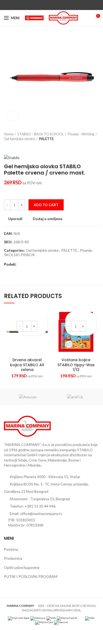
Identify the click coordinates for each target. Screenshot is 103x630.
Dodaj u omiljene (47, 219)
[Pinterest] (52, 5)
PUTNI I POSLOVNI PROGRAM (30, 576)
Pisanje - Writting (81, 134)
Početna (11, 549)
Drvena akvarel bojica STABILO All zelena (27, 365)
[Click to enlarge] (13, 115)
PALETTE (46, 139)
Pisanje (86, 250)
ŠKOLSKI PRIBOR (19, 255)
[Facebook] (39, 5)
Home (8, 134)
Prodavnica (13, 558)
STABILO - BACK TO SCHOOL (40, 134)
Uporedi (15, 219)
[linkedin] (58, 5)
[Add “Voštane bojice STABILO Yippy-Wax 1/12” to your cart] (91, 325)
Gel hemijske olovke (19, 139)
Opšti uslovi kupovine (21, 567)
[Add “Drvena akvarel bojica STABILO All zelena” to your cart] (43, 325)
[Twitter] (46, 5)
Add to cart (46, 205)
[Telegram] (64, 5)
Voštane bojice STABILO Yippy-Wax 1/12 (76, 365)
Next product (17, 146)
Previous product (6, 146)
